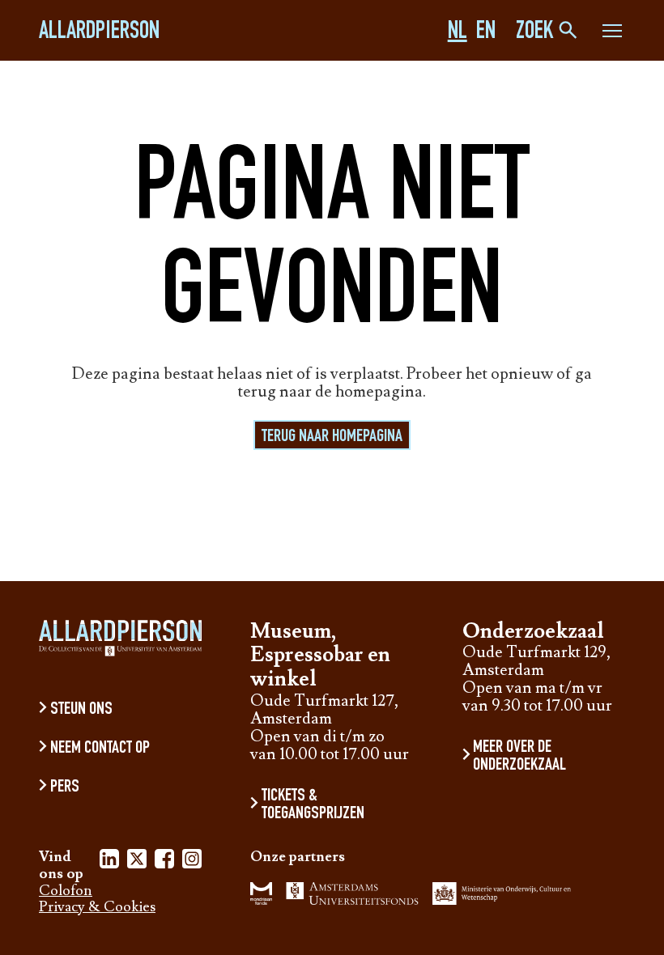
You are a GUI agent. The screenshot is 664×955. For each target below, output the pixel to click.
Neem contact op (100, 749)
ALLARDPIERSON (99, 33)
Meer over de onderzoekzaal (519, 757)
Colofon (65, 891)
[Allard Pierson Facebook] (164, 861)
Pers (64, 787)
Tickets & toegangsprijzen (313, 805)
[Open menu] (612, 33)
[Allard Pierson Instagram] (192, 861)
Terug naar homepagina (332, 437)
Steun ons (81, 710)
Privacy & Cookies (97, 907)
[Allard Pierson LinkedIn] (109, 861)
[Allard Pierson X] (137, 861)
